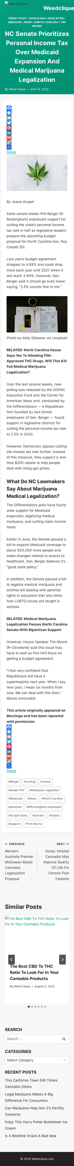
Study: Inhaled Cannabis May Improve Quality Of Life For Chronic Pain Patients (56, 861)
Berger (13, 781)
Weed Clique (17, 89)
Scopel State (17, 815)
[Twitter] (37, 122)
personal (15, 806)
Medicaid (15, 22)
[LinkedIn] (37, 132)
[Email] (37, 117)
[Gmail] (37, 137)
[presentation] (37, 937)
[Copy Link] (37, 142)
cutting (29, 781)
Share (11, 152)
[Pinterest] (37, 127)
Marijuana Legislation (46, 18)
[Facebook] (37, 108)
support (14, 823)
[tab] (29, 1007)
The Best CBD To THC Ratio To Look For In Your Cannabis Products (34, 972)
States (54, 815)
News (28, 22)
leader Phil (16, 790)
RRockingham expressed (44, 806)
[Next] (62, 959)
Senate (38, 815)
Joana (45, 781)
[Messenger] (37, 113)
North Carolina (46, 22)
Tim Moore (33, 823)
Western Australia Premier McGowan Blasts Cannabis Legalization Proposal (19, 861)
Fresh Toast (17, 18)
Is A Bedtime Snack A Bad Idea (30, 1136)
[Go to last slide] (11, 959)
